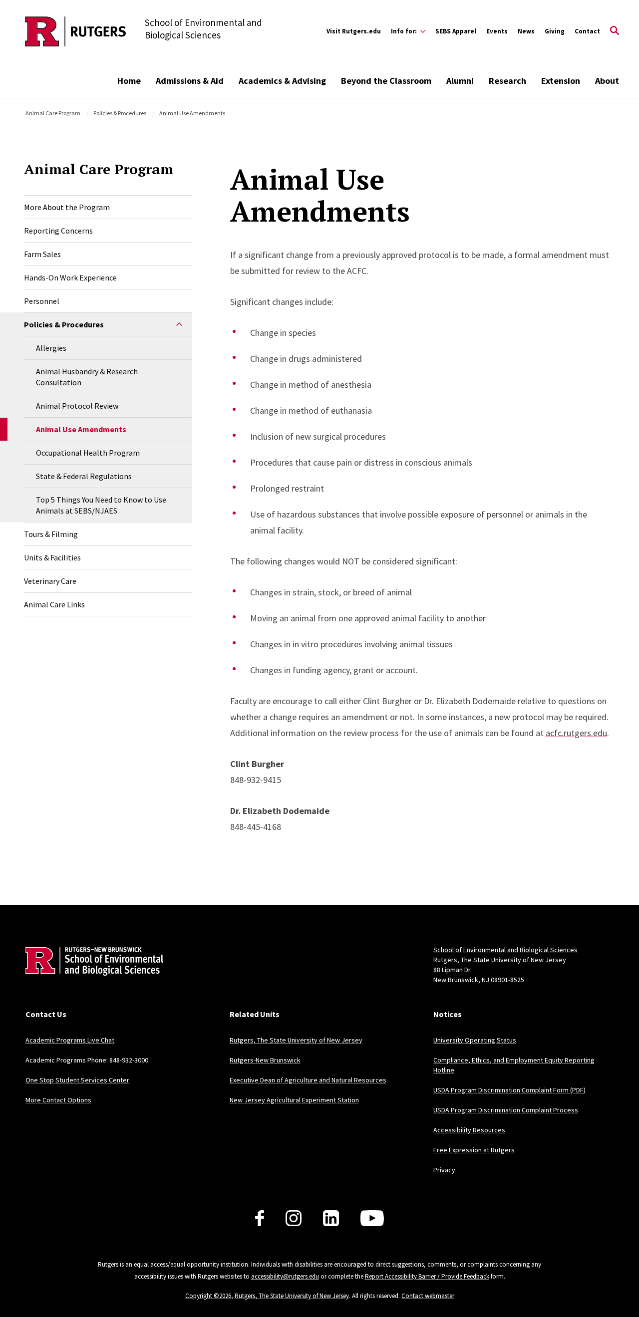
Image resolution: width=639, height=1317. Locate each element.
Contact (587, 31)
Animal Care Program (52, 113)
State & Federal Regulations (84, 476)
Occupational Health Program (88, 453)
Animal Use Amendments (81, 429)
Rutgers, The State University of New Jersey (296, 1040)
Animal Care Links (54, 604)
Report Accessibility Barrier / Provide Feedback (427, 1276)
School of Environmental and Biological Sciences (505, 949)
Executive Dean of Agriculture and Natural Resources (308, 1079)
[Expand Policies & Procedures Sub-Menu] (179, 324)
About (607, 80)
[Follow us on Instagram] (294, 1218)
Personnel (41, 301)
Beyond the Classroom (386, 80)
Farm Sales (42, 254)
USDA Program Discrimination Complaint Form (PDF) (509, 1089)
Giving (555, 31)
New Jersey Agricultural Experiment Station (294, 1099)
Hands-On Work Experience (70, 277)
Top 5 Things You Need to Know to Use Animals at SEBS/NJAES (101, 505)
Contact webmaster (427, 1296)
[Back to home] (91, 976)
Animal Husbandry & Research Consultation (87, 376)
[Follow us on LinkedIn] (331, 1218)
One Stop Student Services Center (77, 1079)
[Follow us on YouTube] (372, 1218)
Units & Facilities (52, 557)
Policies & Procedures (119, 113)
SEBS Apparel (455, 31)
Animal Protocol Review (77, 406)
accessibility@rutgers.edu (285, 1276)
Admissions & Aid (190, 80)
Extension (560, 80)
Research (507, 80)
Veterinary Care (50, 581)
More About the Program (67, 207)
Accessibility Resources (469, 1129)
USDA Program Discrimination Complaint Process (505, 1109)
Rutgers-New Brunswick (265, 1059)
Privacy (444, 1169)
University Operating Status (474, 1040)
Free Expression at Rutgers (474, 1149)
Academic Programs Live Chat (69, 1040)
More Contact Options (58, 1099)
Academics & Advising (282, 80)
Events (497, 31)
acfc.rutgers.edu (576, 733)
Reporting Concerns (58, 231)
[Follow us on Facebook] (259, 1218)
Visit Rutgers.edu (353, 31)
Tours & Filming (51, 534)
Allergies (51, 348)
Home (129, 80)
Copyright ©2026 (208, 1296)
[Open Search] (614, 31)
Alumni (460, 80)
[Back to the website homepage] (75, 31)
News (526, 31)
